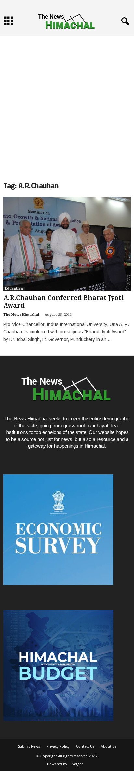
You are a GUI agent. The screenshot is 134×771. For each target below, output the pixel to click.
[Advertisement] (67, 103)
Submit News (29, 746)
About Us (108, 746)
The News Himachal (21, 315)
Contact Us (85, 746)
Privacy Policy (58, 746)
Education (14, 288)
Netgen (78, 763)
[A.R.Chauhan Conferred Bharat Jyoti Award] (67, 244)
